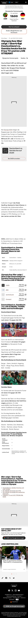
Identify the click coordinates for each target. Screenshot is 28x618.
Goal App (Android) (7, 597)
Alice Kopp (4, 38)
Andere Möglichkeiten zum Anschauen (14, 31)
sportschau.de (10, 294)
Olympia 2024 (8, 130)
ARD (7, 290)
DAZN (7, 285)
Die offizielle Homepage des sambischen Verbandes (14, 492)
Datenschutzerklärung (11, 596)
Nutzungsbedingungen (18, 594)
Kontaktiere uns (8, 594)
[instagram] (15, 590)
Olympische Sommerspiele (14, 11)
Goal (8, 612)
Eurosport (8, 299)
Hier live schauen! (14, 27)
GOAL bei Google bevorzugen (15, 538)
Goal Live (23, 597)
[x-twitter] (12, 590)
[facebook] (9, 590)
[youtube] (19, 590)
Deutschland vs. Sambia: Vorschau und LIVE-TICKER (13, 488)
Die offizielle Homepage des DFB (12, 491)
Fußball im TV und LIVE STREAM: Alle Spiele (13, 495)
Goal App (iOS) (16, 597)
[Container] (5, 17)
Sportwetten (11, 599)
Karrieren (19, 596)
